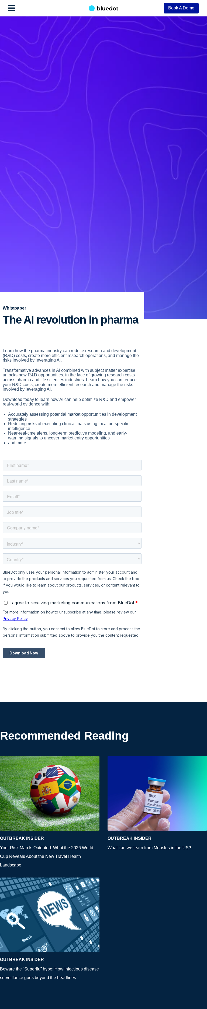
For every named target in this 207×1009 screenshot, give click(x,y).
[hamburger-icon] (11, 8)
